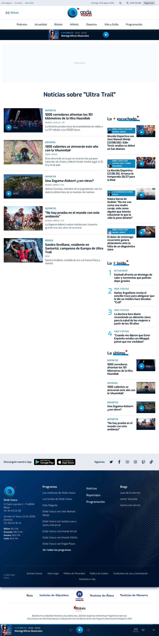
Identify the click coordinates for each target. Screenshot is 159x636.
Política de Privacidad (74, 573)
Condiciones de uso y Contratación (130, 573)
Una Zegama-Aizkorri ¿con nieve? (69, 181)
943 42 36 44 (14, 523)
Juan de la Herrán (130, 492)
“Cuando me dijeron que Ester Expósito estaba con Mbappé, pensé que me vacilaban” (132, 339)
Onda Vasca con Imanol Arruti (60, 531)
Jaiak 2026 (29, 3)
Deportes (91, 24)
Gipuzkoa (50, 142)
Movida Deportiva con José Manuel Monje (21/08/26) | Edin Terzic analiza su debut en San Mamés (121, 142)
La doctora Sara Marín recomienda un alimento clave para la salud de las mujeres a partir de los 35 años (132, 318)
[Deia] (30, 595)
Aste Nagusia (6, 3)
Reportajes (93, 495)
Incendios (18, 3)
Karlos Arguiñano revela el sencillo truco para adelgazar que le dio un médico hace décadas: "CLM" (134, 297)
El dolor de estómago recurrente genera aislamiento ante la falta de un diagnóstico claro (121, 243)
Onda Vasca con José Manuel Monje (59, 513)
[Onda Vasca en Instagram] (135, 462)
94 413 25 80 (14, 510)
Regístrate (149, 3)
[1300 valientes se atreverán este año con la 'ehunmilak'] (23, 152)
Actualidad (41, 24)
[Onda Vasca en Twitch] (143, 462)
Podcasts (22, 24)
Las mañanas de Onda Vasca (59, 492)
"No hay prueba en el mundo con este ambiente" (72, 215)
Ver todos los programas (57, 550)
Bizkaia (58, 24)
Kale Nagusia (50, 505)
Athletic (74, 24)
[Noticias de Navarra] (134, 595)
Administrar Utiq (87, 579)
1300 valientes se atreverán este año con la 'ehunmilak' (71, 148)
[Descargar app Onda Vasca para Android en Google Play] (44, 461)
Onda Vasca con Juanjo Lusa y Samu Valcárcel (60, 523)
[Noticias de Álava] (102, 595)
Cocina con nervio (130, 505)
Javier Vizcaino (128, 499)
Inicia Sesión (135, 3)
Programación (134, 24)
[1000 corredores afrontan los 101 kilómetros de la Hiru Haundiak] (23, 120)
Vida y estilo (121, 288)
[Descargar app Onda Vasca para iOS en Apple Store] (66, 461)
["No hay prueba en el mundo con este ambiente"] (23, 218)
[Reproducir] (106, 35)
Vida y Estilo (111, 24)
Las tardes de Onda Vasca (57, 499)
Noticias (91, 488)
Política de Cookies (99, 573)
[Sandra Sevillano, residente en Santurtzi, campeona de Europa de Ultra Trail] (23, 250)
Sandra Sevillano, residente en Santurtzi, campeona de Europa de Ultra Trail (74, 248)
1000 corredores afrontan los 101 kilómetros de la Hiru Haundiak (69, 116)
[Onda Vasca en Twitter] (111, 462)
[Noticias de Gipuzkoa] (54, 595)
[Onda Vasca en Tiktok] (151, 462)
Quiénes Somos (34, 573)
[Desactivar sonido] (143, 630)
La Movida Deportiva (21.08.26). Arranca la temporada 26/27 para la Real (121, 175)
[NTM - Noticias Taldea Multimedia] (79, 595)
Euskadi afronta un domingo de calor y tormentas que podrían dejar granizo (133, 278)
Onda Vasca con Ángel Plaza (59, 543)
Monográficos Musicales (75, 35)
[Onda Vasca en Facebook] (119, 462)
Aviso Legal (53, 573)
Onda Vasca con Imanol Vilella (60, 537)
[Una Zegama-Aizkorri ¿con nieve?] (23, 186)
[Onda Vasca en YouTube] (127, 462)
